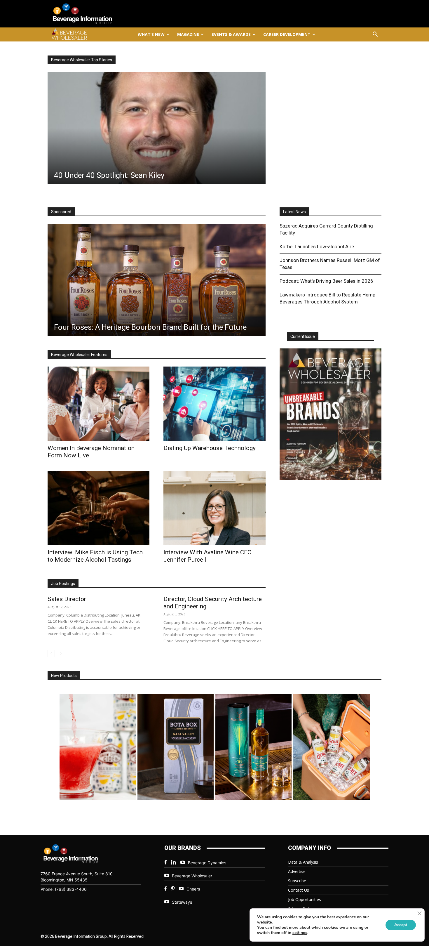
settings (299, 932)
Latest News (294, 211)
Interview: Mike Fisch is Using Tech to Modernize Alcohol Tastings (95, 556)
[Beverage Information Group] (102, 14)
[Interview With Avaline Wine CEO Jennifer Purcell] (214, 508)
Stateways (182, 902)
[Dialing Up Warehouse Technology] (214, 403)
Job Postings (63, 583)
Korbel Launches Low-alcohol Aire (317, 246)
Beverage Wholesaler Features (79, 354)
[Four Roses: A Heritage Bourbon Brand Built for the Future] (157, 280)
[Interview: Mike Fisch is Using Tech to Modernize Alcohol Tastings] (98, 508)
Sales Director (67, 599)
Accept (400, 925)
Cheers (193, 888)
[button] (375, 34)
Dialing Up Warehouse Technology (209, 448)
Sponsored (61, 211)
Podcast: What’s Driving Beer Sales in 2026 (326, 281)
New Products (64, 675)
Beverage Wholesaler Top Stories (81, 60)
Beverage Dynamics (207, 862)
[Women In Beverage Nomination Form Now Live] (98, 403)
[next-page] (60, 653)
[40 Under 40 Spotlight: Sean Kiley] (157, 128)
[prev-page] (51, 653)
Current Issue (302, 336)
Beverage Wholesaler (192, 875)
